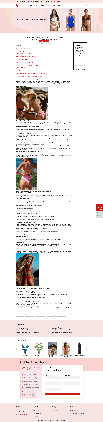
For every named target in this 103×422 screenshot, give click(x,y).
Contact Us (99, 217)
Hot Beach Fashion (19, 315)
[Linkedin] (16, 414)
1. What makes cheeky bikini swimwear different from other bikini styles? (31, 73)
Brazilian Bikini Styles (55, 313)
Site (56, 39)
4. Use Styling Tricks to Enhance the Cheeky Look (26, 62)
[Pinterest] (26, 414)
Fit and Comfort (20, 50)
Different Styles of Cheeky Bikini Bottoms (25, 51)
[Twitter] (20, 414)
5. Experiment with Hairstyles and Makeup (25, 64)
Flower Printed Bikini (38, 355)
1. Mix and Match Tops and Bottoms (23, 57)
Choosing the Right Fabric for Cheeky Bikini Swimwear (26, 53)
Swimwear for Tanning (61, 315)
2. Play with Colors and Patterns (23, 59)
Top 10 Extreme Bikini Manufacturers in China (25, 328)
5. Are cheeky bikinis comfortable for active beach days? (27, 79)
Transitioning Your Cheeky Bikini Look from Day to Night (27, 65)
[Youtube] (22, 414)
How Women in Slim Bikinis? (22, 329)
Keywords (36, 414)
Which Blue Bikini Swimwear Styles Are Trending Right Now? (28, 332)
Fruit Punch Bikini (24, 355)
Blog (35, 408)
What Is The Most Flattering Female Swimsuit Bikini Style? (63, 329)
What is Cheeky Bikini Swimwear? (23, 47)
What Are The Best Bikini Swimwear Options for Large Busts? (27, 330)
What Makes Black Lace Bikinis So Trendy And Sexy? (62, 332)
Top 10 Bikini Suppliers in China (22, 327)
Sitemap (36, 416)
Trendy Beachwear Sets (40, 315)
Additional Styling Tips (20, 67)
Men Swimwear (56, 410)
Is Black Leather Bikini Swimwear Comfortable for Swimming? (64, 330)
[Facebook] (18, 414)
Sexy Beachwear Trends (45, 313)
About (35, 410)
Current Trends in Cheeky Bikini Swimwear (24, 54)
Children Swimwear (56, 411)
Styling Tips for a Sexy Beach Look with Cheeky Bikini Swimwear (28, 56)
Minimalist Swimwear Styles (33, 313)
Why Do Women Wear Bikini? (57, 328)
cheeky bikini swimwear (30, 85)
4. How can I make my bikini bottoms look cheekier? (27, 78)
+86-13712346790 (100, 215)
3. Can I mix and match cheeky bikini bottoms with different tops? (29, 76)
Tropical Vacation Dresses (79, 355)
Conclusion (18, 70)
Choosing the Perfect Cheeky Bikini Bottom (24, 48)
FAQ (17, 71)
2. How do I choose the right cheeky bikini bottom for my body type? (29, 75)
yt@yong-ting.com (58, 1)
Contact (35, 411)
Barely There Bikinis (51, 315)
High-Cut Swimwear (66, 313)
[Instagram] (24, 414)
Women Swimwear (56, 408)
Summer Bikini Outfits (29, 315)
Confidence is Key (19, 68)
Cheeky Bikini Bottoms (20, 313)
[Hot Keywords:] (86, 5)
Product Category (37, 413)
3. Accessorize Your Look (21, 61)
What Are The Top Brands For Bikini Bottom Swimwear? (62, 327)
